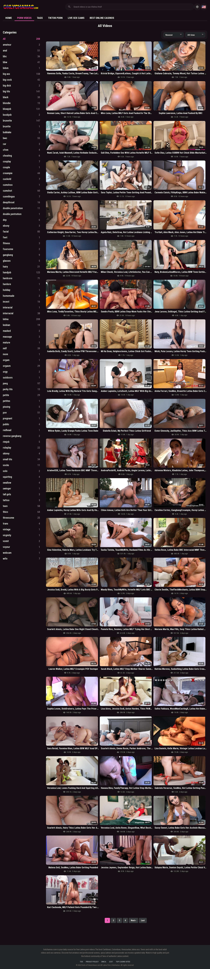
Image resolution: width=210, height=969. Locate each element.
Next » (133, 920)
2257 (111, 962)
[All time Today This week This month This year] (195, 35)
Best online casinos (102, 17)
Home (8, 17)
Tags (40, 17)
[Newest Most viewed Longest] (173, 35)
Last (143, 920)
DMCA (103, 962)
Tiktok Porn (55, 17)
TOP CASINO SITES (123, 962)
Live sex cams (76, 17)
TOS (81, 962)
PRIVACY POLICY (92, 962)
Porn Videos (24, 17)
